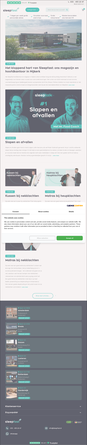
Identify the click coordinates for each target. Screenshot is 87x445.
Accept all (69, 238)
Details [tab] (71, 211)
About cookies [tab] (43, 211)
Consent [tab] (16, 211)
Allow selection (42, 238)
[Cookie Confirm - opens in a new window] (75, 206)
